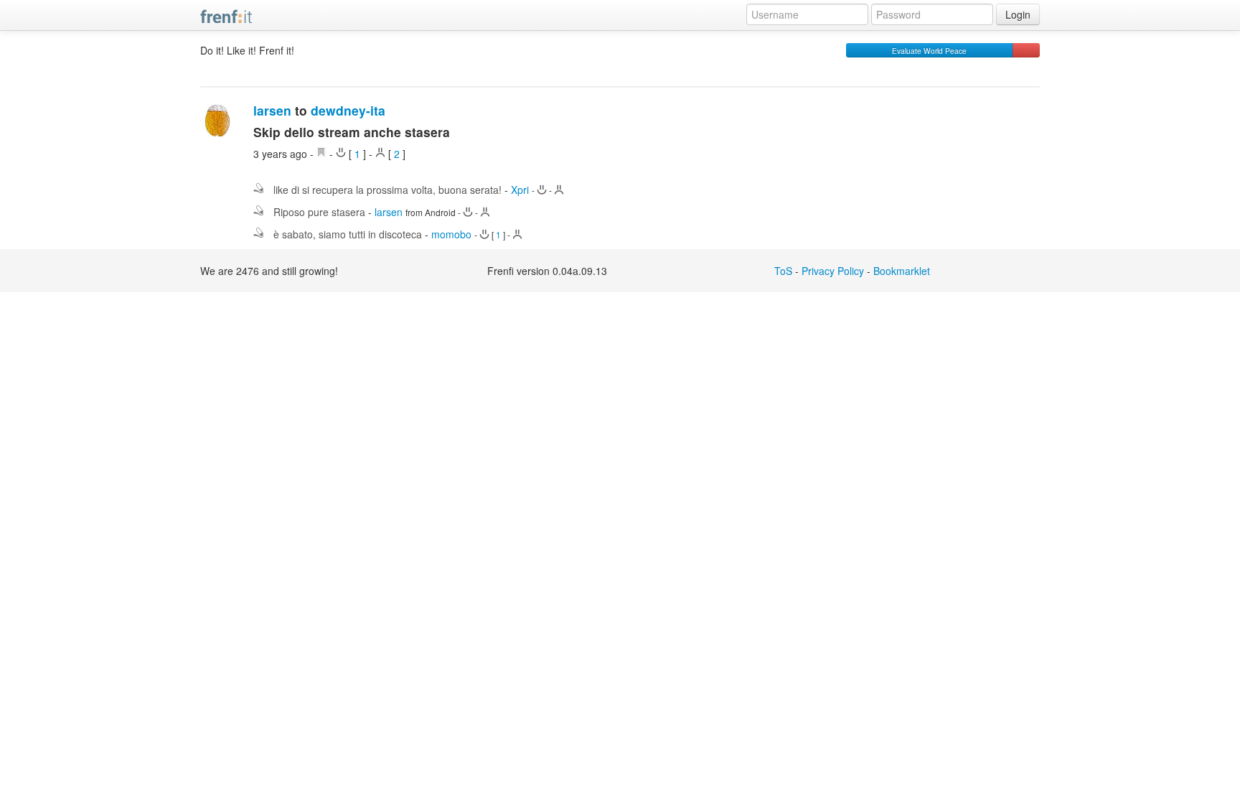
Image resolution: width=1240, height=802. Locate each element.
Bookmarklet (901, 271)
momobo (451, 234)
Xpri (520, 189)
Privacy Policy (833, 271)
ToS (783, 271)
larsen (272, 110)
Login (1017, 14)
